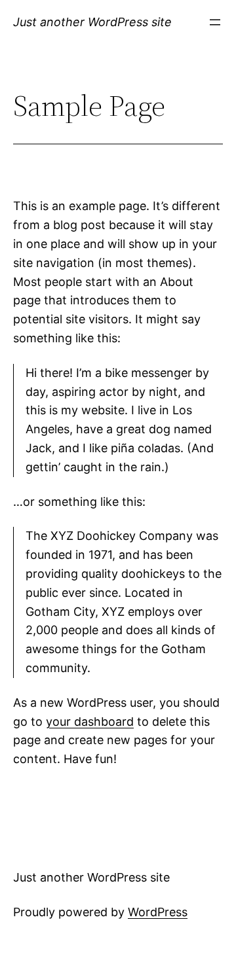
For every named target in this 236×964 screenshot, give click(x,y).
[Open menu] (215, 22)
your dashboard (90, 721)
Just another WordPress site (92, 22)
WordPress (157, 912)
